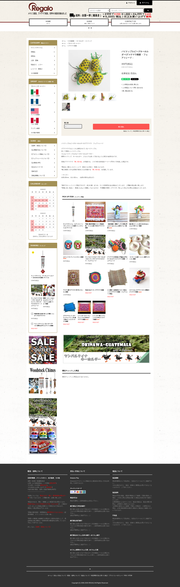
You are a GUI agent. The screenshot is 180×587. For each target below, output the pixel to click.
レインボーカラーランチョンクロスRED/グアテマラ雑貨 (84, 317)
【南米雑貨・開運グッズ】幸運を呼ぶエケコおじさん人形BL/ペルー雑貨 (117, 225)
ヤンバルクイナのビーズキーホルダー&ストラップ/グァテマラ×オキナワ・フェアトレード (95, 258)
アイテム (145, 3)
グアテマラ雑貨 (72, 46)
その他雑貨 (71, 41)
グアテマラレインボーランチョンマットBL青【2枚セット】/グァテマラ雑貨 (69, 318)
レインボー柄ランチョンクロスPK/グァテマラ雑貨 (99, 317)
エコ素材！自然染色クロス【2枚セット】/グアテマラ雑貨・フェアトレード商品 (117, 291)
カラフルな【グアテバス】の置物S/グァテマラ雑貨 (139, 291)
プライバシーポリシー (115, 575)
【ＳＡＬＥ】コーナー (74, 43)
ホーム (64, 41)
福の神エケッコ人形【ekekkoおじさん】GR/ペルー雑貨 (139, 225)
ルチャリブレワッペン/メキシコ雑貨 (73, 257)
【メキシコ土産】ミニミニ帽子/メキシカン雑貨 (139, 258)
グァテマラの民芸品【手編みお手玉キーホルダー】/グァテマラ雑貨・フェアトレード (117, 258)
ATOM (130, 575)
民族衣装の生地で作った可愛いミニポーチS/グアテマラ (44, 314)
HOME (48, 22)
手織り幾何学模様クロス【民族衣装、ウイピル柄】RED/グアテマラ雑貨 (94, 225)
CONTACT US (130, 22)
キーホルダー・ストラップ (84, 41)
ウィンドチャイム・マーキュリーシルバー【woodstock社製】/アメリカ (42, 276)
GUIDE (89, 22)
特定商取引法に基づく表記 (141, 131)
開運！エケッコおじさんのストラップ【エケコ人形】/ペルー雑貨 (48, 300)
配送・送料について (73, 575)
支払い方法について (60, 575)
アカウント (131, 3)
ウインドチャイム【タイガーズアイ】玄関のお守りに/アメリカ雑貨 (43, 324)
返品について (127, 131)
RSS (125, 575)
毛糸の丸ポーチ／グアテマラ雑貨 (94, 290)
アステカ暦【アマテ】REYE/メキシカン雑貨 (73, 291)
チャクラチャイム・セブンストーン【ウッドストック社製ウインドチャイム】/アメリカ (73, 225)
